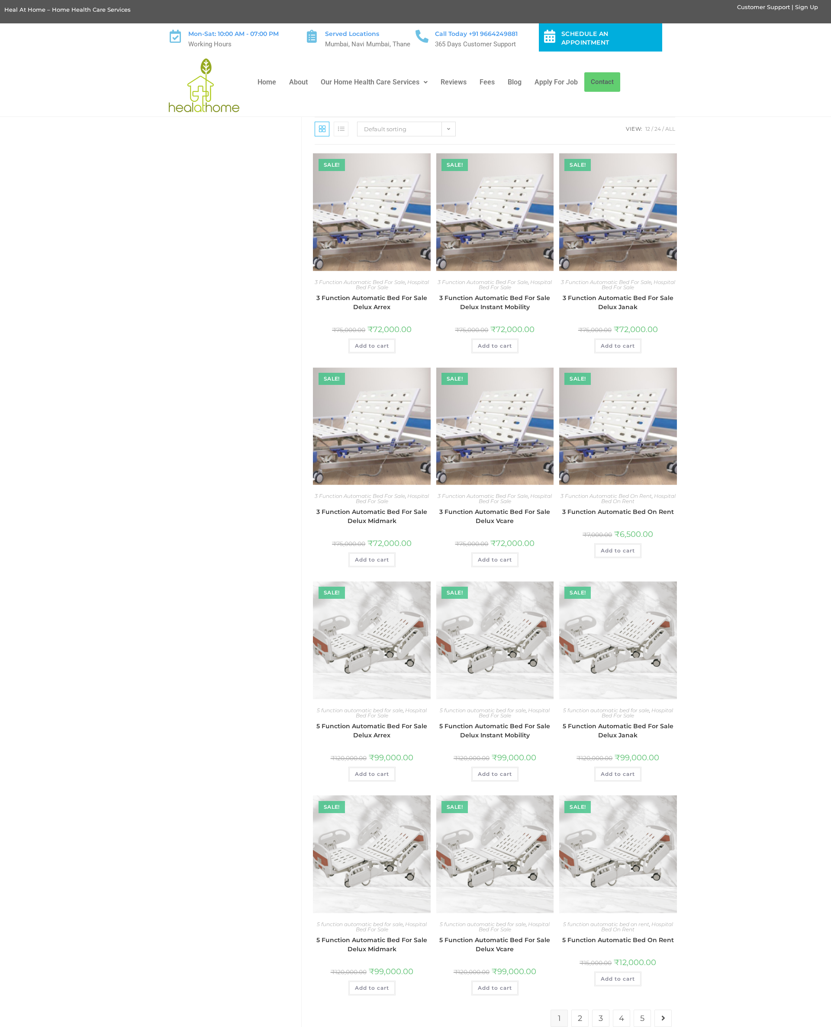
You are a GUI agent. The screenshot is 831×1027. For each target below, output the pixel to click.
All (670, 129)
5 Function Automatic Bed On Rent (618, 940)
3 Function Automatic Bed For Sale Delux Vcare (494, 516)
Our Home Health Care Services (370, 82)
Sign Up (806, 6)
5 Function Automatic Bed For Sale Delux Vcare (494, 944)
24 (657, 129)
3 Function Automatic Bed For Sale (360, 282)
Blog (515, 82)
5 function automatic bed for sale (360, 710)
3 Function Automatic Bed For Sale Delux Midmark (371, 516)
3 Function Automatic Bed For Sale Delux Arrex (371, 302)
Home (267, 82)
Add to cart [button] (372, 345)
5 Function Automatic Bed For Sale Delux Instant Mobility (494, 730)
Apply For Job (556, 82)
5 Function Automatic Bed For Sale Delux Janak (618, 730)
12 (647, 129)
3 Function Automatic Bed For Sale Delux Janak (618, 302)
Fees (487, 82)
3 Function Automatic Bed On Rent (606, 496)
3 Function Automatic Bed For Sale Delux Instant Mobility (494, 302)
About (298, 82)
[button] (374, 82)
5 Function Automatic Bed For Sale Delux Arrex (371, 730)
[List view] (341, 129)
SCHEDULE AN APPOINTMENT (585, 38)
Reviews (454, 82)
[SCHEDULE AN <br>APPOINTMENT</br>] (549, 36)
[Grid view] (322, 129)
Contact (602, 82)
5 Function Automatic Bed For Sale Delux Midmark (371, 944)
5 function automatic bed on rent (606, 924)
